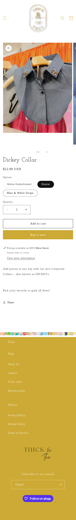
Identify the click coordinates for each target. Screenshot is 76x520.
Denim (46, 184)
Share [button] (10, 302)
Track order (15, 381)
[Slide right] (46, 152)
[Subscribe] (60, 484)
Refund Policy (16, 424)
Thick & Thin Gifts (23, 517)
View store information (21, 258)
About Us (13, 364)
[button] (5, 18)
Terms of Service (18, 432)
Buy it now (38, 234)
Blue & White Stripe (20, 193)
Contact (12, 373)
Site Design (43, 517)
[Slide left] (29, 152)
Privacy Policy (17, 415)
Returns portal (16, 390)
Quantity (8, 201)
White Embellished (21, 185)
